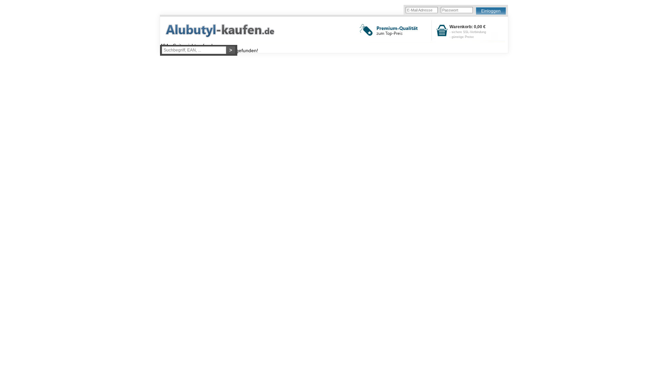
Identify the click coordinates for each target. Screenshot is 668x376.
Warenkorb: (468, 32)
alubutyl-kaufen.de (225, 30)
